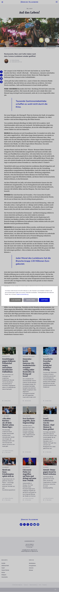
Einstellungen (30, 300)
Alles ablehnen (16, 300)
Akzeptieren (44, 300)
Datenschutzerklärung (22, 294)
